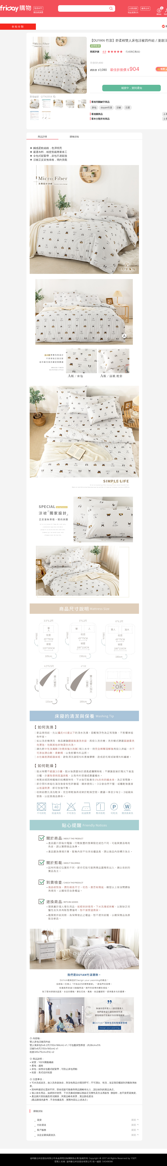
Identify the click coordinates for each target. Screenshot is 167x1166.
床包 (94, 107)
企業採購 (133, 8)
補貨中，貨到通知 (131, 88)
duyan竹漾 (106, 107)
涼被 (118, 107)
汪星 (127, 107)
